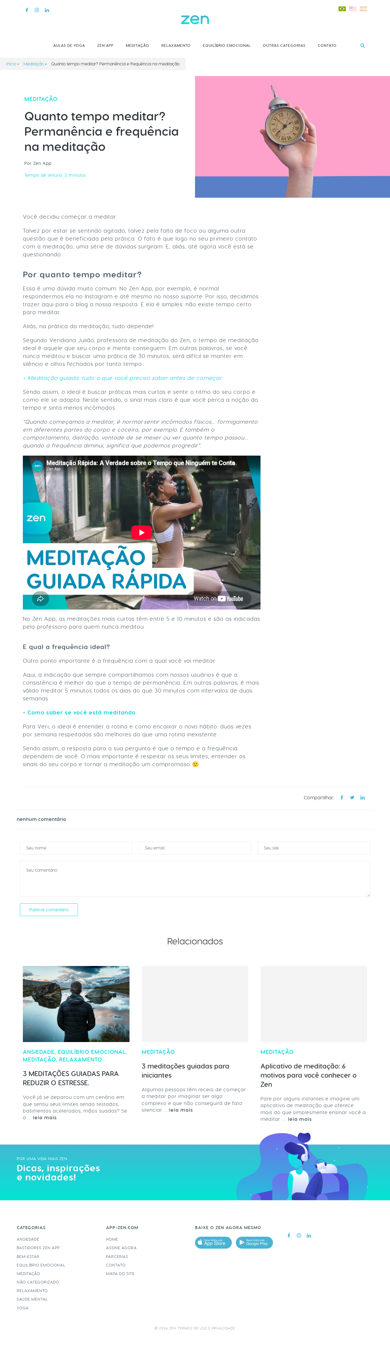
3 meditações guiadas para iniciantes (185, 1071)
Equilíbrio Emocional (227, 45)
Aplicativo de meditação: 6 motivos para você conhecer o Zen (308, 1075)
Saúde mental (32, 1299)
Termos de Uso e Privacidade (206, 1328)
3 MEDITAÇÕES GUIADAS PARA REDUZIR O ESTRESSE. (71, 1078)
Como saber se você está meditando (81, 712)
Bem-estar (28, 1256)
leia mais (45, 1117)
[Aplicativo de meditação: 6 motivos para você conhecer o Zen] (314, 1004)
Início (11, 64)
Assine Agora (121, 1247)
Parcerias (117, 1256)
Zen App (105, 45)
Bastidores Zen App (38, 1247)
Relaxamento (176, 45)
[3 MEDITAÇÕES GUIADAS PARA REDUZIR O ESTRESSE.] (76, 1004)
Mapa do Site (120, 1273)
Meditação (137, 45)
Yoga (23, 1308)
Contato (327, 45)
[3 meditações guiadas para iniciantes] (195, 1004)
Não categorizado (38, 1282)
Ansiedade (39, 1051)
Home (112, 1239)
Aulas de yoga (69, 45)
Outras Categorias (284, 45)
